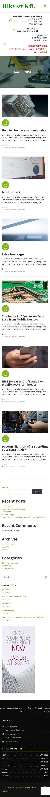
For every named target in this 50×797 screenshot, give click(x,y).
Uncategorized (7, 568)
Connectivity (21, 147)
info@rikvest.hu (35, 24)
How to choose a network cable (14, 509)
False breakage (8, 514)
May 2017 (5, 547)
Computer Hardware (10, 147)
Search (5, 487)
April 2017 (6, 550)
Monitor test (6, 512)
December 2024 (8, 544)
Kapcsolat (38, 708)
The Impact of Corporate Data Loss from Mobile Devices (23, 517)
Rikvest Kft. (11, 788)
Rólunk (30, 708)
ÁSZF (17, 788)
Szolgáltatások (12, 708)
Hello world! (6, 506)
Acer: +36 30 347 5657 (32, 21)
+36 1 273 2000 (35, 19)
